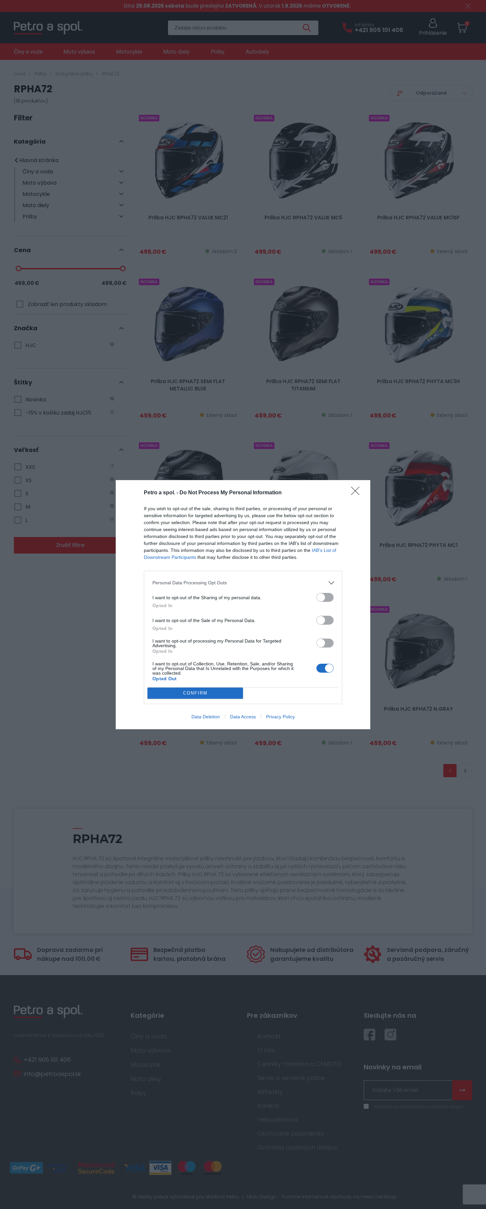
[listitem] (243, 582)
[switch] (325, 597)
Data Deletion (205, 716)
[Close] (357, 493)
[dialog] (243, 604)
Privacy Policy (280, 716)
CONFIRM (195, 693)
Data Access (243, 716)
